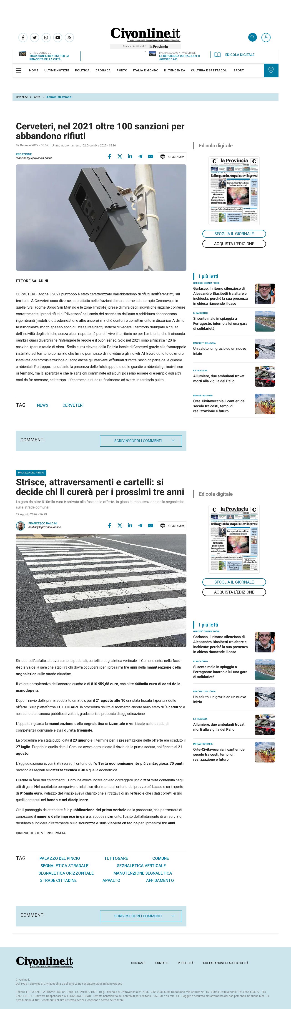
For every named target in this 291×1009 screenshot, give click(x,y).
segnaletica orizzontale (66, 873)
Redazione (24, 154)
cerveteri (73, 405)
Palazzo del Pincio (60, 858)
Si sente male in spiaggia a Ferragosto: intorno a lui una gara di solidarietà (220, 323)
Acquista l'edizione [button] (234, 243)
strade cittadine (58, 880)
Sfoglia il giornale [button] (234, 233)
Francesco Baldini (42, 523)
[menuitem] (33, 70)
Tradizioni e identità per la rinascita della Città (49, 57)
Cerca (252, 37)
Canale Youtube (57, 37)
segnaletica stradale (64, 865)
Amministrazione (58, 97)
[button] (266, 37)
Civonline (22, 97)
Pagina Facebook (23, 37)
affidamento (160, 880)
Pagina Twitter (34, 37)
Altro (37, 97)
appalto (111, 880)
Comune (160, 858)
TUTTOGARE (116, 858)
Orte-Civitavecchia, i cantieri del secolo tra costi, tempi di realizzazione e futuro (219, 406)
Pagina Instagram (46, 37)
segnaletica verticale (141, 865)
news (42, 405)
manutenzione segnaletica (142, 873)
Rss (69, 37)
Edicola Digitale (239, 55)
